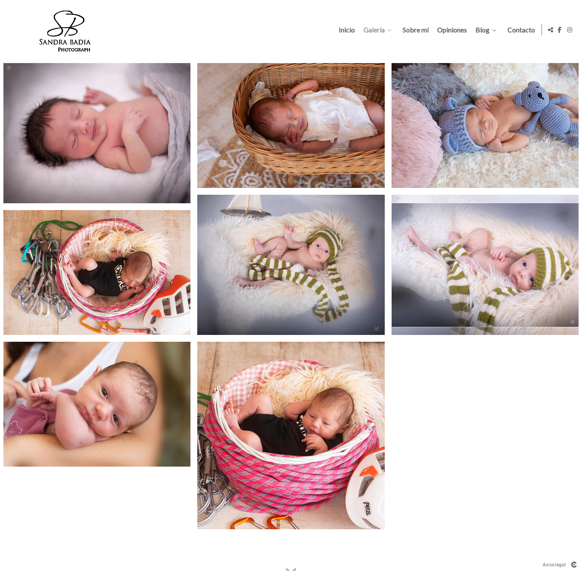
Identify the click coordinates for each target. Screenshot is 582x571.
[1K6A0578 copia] (485, 125)
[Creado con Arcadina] (574, 565)
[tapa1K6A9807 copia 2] (290, 435)
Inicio (347, 30)
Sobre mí (416, 30)
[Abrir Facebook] (560, 30)
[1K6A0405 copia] (290, 125)
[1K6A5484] (485, 265)
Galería (374, 30)
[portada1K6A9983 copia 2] (96, 404)
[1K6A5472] (290, 265)
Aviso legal (554, 564)
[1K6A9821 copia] (96, 272)
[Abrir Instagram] (569, 30)
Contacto (521, 30)
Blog (482, 30)
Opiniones (452, 30)
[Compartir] (550, 30)
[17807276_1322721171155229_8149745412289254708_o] (96, 133)
